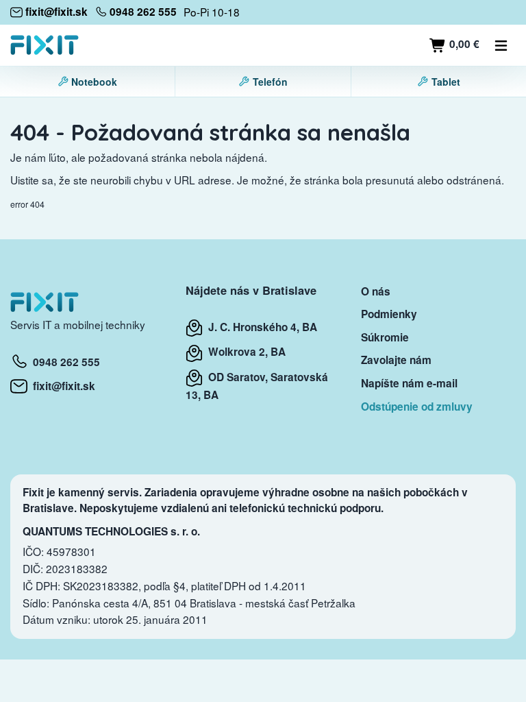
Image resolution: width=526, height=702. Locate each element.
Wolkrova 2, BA (244, 351)
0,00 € (463, 43)
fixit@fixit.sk (61, 386)
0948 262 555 (63, 362)
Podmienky (389, 314)
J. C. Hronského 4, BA (260, 327)
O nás (375, 291)
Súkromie (385, 337)
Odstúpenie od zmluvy (417, 406)
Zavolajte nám (396, 359)
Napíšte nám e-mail (409, 383)
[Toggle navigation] (501, 45)
